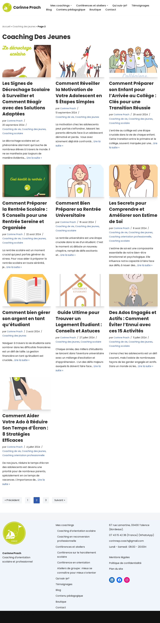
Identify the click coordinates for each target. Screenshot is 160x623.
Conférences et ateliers (70, 547)
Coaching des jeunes (23, 26)
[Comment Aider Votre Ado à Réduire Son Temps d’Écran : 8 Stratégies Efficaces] (26, 393)
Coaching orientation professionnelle (130, 236)
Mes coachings (65, 525)
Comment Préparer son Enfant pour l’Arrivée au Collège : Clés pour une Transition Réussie (132, 95)
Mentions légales (119, 557)
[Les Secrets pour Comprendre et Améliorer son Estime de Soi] (133, 181)
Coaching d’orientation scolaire (76, 531)
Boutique (95, 9)
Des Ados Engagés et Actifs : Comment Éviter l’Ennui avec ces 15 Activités (132, 321)
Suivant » (59, 500)
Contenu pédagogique (70, 9)
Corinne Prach (15, 120)
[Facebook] (119, 580)
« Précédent (12, 500)
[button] (71, 5)
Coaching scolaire (12, 133)
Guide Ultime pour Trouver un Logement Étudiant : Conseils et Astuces (79, 321)
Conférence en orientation (73, 562)
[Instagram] (127, 580)
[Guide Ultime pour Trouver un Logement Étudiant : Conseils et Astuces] (80, 290)
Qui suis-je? (119, 5)
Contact (110, 9)
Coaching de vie (11, 129)
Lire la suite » (34, 158)
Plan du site (116, 569)
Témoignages (140, 5)
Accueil (6, 26)
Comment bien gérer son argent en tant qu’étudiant (26, 318)
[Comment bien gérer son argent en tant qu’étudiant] (26, 290)
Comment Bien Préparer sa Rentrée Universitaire (78, 209)
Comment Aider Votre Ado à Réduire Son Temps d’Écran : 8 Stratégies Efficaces (25, 428)
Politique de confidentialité (125, 563)
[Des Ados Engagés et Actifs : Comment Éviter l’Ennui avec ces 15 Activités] (133, 290)
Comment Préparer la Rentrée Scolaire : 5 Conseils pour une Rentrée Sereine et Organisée (24, 215)
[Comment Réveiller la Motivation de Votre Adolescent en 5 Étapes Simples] (80, 61)
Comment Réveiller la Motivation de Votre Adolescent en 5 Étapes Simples (79, 92)
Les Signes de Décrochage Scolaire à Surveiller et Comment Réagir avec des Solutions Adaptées (26, 98)
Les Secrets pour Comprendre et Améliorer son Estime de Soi (133, 212)
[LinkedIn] (112, 580)
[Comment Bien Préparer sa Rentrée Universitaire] (80, 181)
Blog (49, 9)
